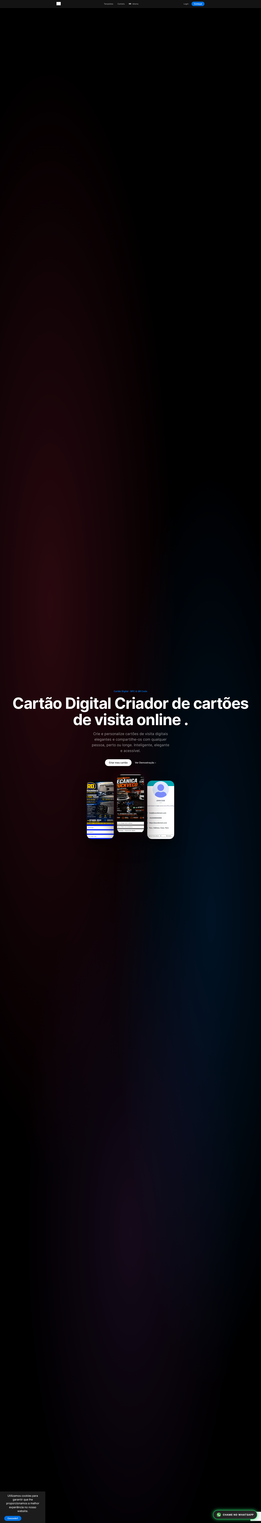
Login (186, 4)
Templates (108, 4)
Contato (121, 4)
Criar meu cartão (118, 762)
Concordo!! (13, 1518)
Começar (198, 4)
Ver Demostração (145, 762)
